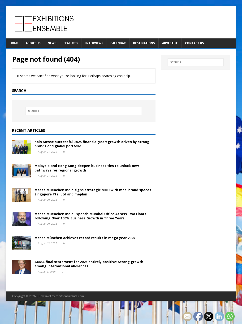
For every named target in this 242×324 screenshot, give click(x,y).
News (52, 43)
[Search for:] (83, 111)
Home (14, 43)
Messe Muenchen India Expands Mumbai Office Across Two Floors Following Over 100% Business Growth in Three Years (90, 216)
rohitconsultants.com (70, 296)
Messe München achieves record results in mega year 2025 (85, 238)
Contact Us (194, 43)
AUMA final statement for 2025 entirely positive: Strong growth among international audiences (89, 263)
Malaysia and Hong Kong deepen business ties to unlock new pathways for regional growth (87, 167)
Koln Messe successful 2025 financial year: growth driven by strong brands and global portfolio (92, 143)
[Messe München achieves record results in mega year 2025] (21, 247)
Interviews (94, 43)
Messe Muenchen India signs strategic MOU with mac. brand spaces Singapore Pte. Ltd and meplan (93, 192)
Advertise (170, 43)
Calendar (118, 43)
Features (71, 43)
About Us (33, 43)
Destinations (144, 43)
